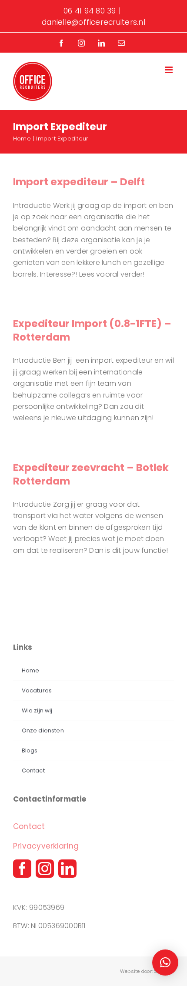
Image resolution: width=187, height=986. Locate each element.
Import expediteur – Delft (79, 182)
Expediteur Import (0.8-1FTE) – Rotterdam (92, 330)
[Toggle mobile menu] (169, 69)
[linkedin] (67, 868)
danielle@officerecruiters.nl (93, 22)
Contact (29, 826)
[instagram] (45, 868)
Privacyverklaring (46, 846)
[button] (165, 962)
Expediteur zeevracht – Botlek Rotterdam (91, 474)
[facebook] (22, 868)
